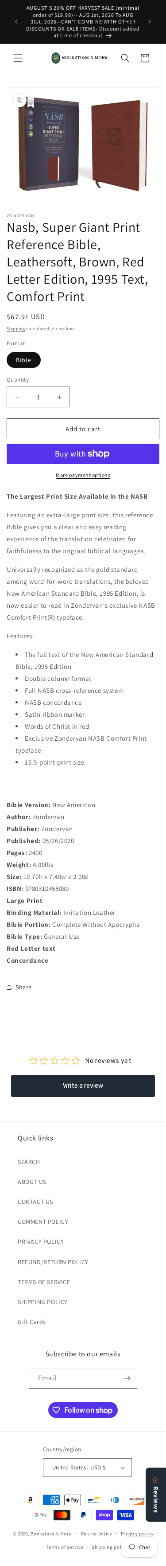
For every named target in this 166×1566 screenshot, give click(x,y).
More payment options (83, 475)
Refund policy (96, 1534)
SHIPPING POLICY (43, 1302)
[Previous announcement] (16, 21)
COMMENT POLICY (43, 1222)
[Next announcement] (149, 21)
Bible (23, 360)
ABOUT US (32, 1182)
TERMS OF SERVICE (44, 1282)
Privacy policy (137, 1534)
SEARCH (29, 1162)
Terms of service (64, 1547)
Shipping (16, 329)
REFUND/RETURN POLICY (53, 1262)
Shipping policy (110, 1547)
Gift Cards (32, 1322)
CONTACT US (35, 1202)
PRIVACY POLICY (41, 1242)
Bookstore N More (51, 1533)
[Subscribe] (127, 1378)
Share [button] (23, 987)
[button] (17, 58)
